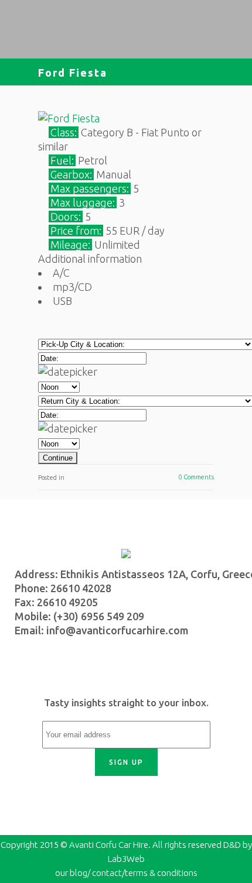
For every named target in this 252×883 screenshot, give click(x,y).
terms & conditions (161, 873)
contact (107, 873)
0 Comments (196, 476)
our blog (71, 873)
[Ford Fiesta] (69, 118)
